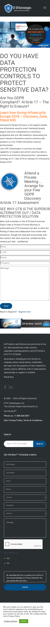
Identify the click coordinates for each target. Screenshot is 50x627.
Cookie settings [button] (10, 621)
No (7, 563)
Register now (24, 312)
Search (39, 444)
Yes (7, 558)
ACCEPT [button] (24, 621)
